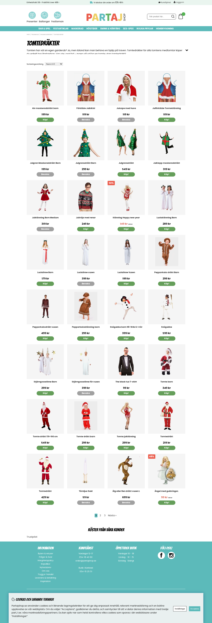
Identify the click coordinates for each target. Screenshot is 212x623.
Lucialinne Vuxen (126, 272)
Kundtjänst (166, 2)
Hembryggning (165, 29)
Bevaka (86, 120)
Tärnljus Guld (86, 491)
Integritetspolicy (46, 561)
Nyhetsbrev (45, 568)
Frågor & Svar (45, 557)
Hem (28, 34)
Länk (32, 13)
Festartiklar (61, 29)
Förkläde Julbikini (85, 108)
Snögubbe (166, 327)
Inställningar (180, 609)
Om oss (45, 571)
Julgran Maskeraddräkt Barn (45, 163)
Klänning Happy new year (126, 218)
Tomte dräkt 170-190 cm (45, 437)
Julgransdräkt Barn (86, 163)
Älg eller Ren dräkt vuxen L (126, 491)
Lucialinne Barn (45, 272)
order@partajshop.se (85, 561)
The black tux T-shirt (126, 382)
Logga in (180, 2)
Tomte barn (167, 382)
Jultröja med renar (86, 218)
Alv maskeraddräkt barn (45, 108)
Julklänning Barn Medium (45, 218)
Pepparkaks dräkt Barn (166, 272)
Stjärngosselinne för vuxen (86, 382)
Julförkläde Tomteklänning (166, 108)
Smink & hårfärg (110, 29)
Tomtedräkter (58, 34)
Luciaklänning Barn (167, 218)
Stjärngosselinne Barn (45, 382)
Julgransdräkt (126, 163)
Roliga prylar (145, 29)
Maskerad (77, 29)
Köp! (45, 120)
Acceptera (194, 609)
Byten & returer (45, 554)
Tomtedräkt (166, 437)
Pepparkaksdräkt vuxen (45, 327)
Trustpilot (32, 537)
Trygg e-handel (45, 574)
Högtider (91, 29)
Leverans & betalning (45, 578)
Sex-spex (128, 29)
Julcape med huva (126, 108)
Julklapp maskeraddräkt (166, 163)
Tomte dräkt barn (85, 437)
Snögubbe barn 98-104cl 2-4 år (126, 327)
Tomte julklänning (126, 437)
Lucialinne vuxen (85, 272)
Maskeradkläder (46, 34)
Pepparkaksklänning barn (86, 327)
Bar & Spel (44, 29)
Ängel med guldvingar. (167, 491)
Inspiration (45, 581)
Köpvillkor (45, 564)
